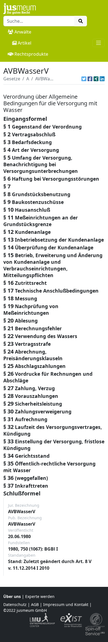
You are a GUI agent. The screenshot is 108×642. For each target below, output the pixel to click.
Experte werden (40, 596)
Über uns (12, 596)
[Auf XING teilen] (96, 78)
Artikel (24, 43)
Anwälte (22, 32)
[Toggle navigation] (98, 43)
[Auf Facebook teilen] (90, 78)
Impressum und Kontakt (65, 604)
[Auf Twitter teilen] (83, 78)
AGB (35, 604)
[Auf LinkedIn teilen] (102, 78)
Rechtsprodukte (31, 54)
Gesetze (11, 79)
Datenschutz (15, 604)
